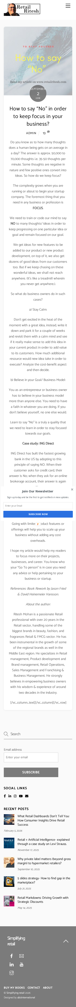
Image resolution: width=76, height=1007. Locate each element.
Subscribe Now (38, 514)
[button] (37, 491)
